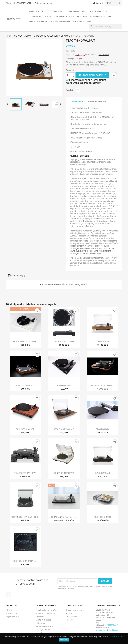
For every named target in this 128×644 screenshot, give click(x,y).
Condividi (78, 89)
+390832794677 (23, 3)
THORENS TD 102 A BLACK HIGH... (25, 517)
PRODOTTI (78, 21)
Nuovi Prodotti (12, 613)
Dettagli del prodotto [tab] (96, 101)
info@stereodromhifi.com (107, 630)
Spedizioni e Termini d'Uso (47, 610)
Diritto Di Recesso (43, 620)
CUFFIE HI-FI (35, 16)
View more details (116, 636)
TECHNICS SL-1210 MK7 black (25, 561)
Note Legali (40, 623)
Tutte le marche (38, 21)
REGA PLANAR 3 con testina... (64, 517)
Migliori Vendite (12, 616)
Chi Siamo (40, 616)
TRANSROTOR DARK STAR (25, 473)
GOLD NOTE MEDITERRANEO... (103, 385)
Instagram (8, 594)
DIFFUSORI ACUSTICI (76, 11)
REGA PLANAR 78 (64, 385)
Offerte (9, 610)
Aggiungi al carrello (92, 75)
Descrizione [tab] (77, 101)
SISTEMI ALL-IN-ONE (60, 21)
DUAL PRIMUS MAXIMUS (102, 341)
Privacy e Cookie (43, 629)
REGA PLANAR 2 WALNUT (64, 429)
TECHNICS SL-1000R (102, 517)
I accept (64, 639)
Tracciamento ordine (75, 610)
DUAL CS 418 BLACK (102, 473)
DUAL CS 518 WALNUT (25, 385)
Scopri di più (104, 55)
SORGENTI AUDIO (98, 11)
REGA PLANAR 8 (102, 429)
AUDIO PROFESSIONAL (101, 16)
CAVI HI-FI (48, 16)
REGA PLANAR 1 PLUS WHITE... (25, 341)
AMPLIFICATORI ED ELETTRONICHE (46, 11)
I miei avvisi (70, 620)
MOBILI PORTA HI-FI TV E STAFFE (71, 16)
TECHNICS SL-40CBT (25, 429)
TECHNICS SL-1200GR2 (64, 341)
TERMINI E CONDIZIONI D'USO (48, 613)
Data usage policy (43, 3)
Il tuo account (74, 605)
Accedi (69, 613)
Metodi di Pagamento (45, 626)
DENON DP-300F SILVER (64, 473)
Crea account (72, 616)
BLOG (89, 21)
